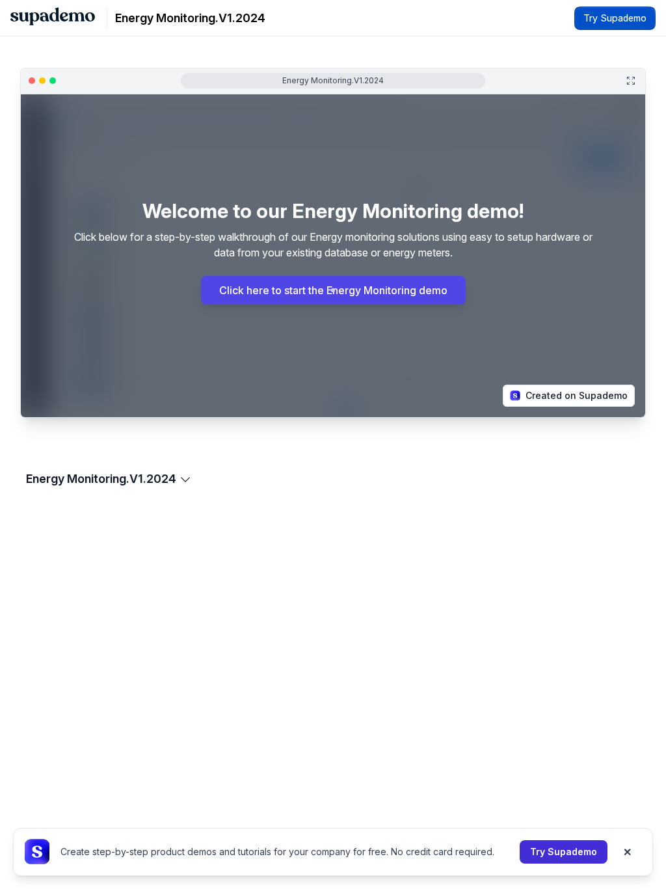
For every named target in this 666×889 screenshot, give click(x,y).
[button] (58, 412)
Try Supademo (563, 851)
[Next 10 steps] (628, 411)
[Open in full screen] (630, 80)
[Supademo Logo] (52, 18)
